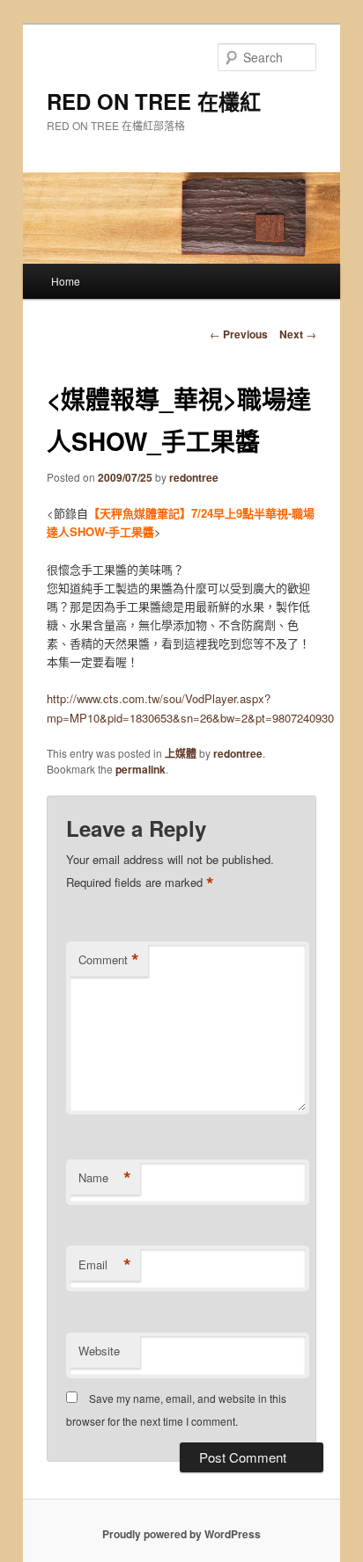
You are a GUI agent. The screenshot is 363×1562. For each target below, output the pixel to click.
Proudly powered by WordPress (181, 1534)
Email (104, 1265)
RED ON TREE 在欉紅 (154, 101)
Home (65, 280)
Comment (108, 960)
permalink (140, 769)
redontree (194, 477)
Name (104, 1178)
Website (99, 1350)
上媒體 (180, 753)
